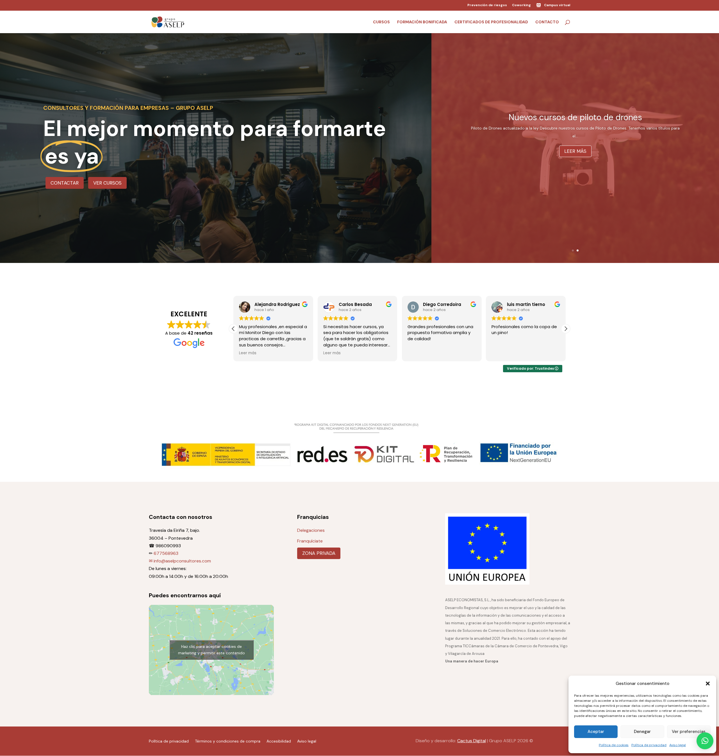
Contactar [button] (65, 183)
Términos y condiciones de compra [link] (227, 741)
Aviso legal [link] (677, 745)
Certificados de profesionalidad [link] (491, 22)
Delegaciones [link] (311, 530)
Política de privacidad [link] (648, 745)
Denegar (642, 731)
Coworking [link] (521, 5)
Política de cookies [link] (614, 745)
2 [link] (578, 250)
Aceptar (596, 731)
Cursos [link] (381, 22)
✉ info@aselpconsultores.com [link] (180, 561)
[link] (168, 21)
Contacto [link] (547, 22)
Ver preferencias (689, 731)
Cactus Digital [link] (471, 741)
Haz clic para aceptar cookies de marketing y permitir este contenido (211, 649)
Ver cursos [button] (107, 183)
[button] (708, 683)
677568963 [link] (166, 553)
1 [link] (573, 250)
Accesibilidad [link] (279, 741)
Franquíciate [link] (310, 541)
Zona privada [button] (318, 553)
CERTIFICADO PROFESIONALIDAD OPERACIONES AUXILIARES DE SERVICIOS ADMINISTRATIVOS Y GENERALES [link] (575, 117)
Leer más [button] (575, 159)
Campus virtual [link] (557, 5)
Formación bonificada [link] (422, 22)
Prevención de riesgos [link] (487, 5)
